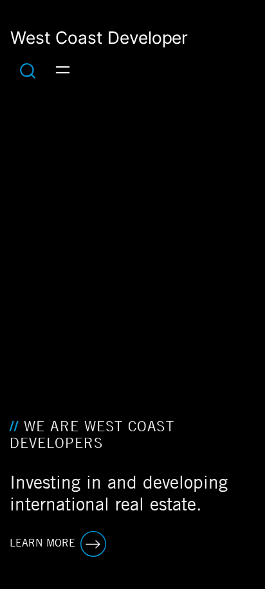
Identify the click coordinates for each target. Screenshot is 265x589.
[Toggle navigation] (63, 70)
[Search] (28, 70)
